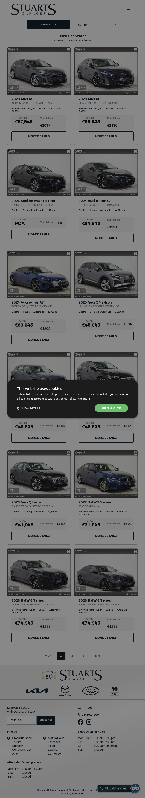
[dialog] (72, 399)
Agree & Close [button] (111, 408)
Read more (83, 398)
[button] (28, 408)
